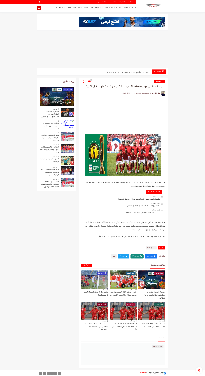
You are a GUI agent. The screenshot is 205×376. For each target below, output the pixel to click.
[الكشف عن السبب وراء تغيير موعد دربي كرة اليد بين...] (67, 124)
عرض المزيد (87, 265)
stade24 (143, 373)
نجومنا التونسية (97, 8)
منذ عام (161, 290)
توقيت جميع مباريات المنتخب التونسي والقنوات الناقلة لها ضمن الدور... (50, 184)
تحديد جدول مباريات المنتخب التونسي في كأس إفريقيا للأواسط (96, 327)
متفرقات (67, 8)
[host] (40, 373)
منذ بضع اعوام (155, 196)
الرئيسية (132, 8)
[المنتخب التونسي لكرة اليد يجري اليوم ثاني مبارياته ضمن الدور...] (67, 148)
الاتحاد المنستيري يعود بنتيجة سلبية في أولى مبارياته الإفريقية (139, 199)
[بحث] (39, 8)
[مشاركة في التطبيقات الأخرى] (114, 256)
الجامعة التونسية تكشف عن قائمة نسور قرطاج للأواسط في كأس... (124, 327)
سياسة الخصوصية (104, 2)
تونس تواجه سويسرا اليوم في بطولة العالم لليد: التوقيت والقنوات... (50, 172)
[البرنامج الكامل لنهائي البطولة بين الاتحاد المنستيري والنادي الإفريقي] (67, 112)
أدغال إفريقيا (110, 8)
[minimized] (44, 373)
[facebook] (39, 2)
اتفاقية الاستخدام (119, 2)
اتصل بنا (130, 2)
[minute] (48, 373)
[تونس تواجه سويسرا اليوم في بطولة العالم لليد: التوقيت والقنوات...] (67, 170)
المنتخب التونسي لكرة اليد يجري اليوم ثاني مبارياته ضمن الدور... (49, 149)
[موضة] (52, 373)
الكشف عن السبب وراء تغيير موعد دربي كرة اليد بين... (51, 126)
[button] (151, 256)
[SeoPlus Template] (164, 373)
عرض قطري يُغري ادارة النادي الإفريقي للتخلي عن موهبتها (127, 71)
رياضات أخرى (77, 8)
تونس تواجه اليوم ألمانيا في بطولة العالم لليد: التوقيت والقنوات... (50, 138)
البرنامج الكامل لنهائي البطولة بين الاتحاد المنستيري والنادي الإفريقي (50, 114)
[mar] (59, 373)
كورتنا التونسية (122, 8)
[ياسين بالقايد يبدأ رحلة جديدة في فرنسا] (67, 160)
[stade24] (153, 6)
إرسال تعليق (157, 347)
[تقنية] (55, 373)
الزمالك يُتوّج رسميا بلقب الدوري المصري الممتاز (144, 206)
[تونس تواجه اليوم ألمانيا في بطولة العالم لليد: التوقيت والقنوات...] (67, 136)
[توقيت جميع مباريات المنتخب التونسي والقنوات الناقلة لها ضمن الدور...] (67, 182)
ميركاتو (86, 8)
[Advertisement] (102, 49)
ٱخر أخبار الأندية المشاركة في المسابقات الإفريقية (143, 212)
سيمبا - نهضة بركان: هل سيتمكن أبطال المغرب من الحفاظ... (154, 295)
